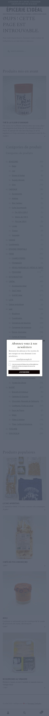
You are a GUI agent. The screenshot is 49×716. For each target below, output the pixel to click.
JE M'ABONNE (24, 372)
